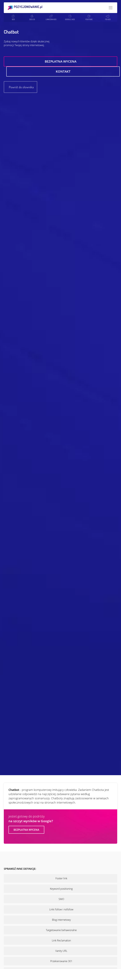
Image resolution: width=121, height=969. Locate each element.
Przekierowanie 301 (61, 961)
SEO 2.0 (32, 19)
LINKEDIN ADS (51, 19)
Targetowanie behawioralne (61, 930)
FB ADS (108, 19)
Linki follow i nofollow (61, 909)
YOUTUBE (89, 19)
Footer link (61, 878)
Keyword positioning (61, 888)
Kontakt (63, 71)
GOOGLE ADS (70, 19)
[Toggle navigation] (110, 8)
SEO (13, 19)
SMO (61, 899)
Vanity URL (61, 951)
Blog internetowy (61, 919)
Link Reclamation (61, 940)
